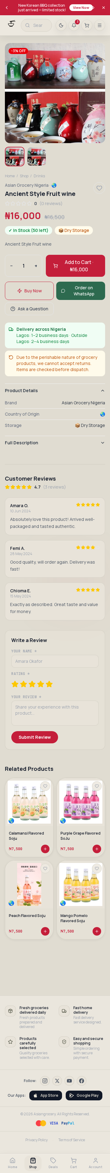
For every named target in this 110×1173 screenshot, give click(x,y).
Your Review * (26, 697)
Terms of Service (71, 1140)
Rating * (20, 673)
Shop (24, 176)
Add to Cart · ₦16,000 (79, 266)
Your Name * (24, 651)
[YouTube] (69, 1081)
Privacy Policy (36, 1140)
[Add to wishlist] (45, 786)
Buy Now (33, 291)
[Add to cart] (45, 849)
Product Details (21, 390)
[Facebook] (81, 1081)
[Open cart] (86, 25)
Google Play (88, 1095)
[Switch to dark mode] (61, 25)
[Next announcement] (93, 7)
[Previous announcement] (6, 7)
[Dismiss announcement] (104, 8)
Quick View (32, 812)
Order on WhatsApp (84, 291)
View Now (81, 7)
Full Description (21, 443)
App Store (49, 1095)
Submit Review (35, 737)
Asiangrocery (45, 1114)
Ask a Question (33, 309)
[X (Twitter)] (57, 1081)
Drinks (39, 176)
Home (10, 176)
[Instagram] (45, 1081)
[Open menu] (99, 25)
